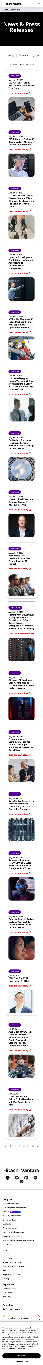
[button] (5, 1146)
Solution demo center (11, 1309)
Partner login (8, 1305)
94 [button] (28, 1146)
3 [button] (19, 1146)
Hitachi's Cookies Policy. (15, 1348)
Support (6, 1254)
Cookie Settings (21, 1361)
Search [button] (25, 55)
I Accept (21, 1356)
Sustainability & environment (14, 1208)
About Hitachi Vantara (12, 1203)
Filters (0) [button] (10, 56)
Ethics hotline (8, 1270)
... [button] (23, 1146)
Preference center (10, 1228)
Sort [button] (37, 55)
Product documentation (12, 1262)
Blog (5, 1301)
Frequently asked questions (14, 1266)
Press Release (15, 608)
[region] (21, 1343)
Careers (6, 1212)
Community (7, 1258)
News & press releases (12, 1216)
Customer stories (9, 1293)
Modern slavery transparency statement (18, 1240)
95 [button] (33, 1146)
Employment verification (12, 1274)
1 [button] (10, 1146)
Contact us (7, 1244)
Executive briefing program (13, 1232)
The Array (7, 1297)
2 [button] (15, 1146)
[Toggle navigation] (39, 3)
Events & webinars (10, 1220)
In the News (15, 76)
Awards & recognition (11, 1236)
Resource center (9, 1288)
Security (6, 1278)
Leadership (7, 1224)
